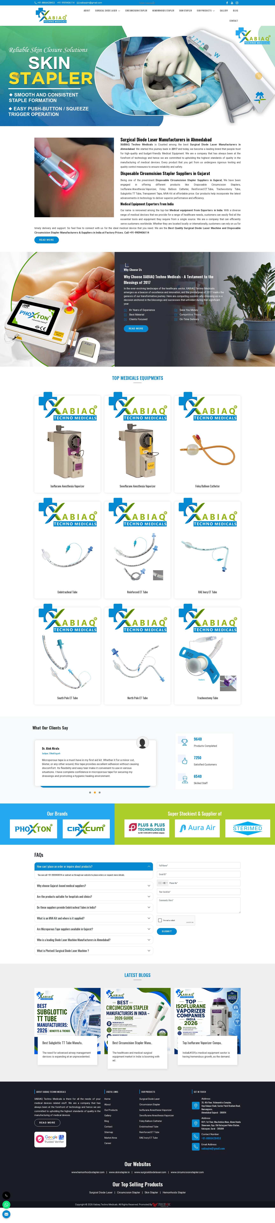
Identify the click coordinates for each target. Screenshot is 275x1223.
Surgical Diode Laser (106, 10)
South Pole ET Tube (67, 702)
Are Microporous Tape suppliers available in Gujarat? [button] (65, 933)
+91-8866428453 (46, 2)
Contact (233, 20)
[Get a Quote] (6, 1214)
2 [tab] (95, 796)
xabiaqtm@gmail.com (90, 2)
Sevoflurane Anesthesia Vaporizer (137, 490)
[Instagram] (237, 3)
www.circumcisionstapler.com (187, 1176)
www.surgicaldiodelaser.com (150, 1176)
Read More (46, 244)
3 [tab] (100, 796)
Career (107, 1147)
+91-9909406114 (65, 2)
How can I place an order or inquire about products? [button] (64, 870)
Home (107, 1103)
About (87, 10)
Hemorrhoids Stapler (163, 10)
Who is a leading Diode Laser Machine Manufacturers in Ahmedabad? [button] (73, 944)
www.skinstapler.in (119, 1176)
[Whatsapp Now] (6, 1205)
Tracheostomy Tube (207, 702)
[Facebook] (227, 3)
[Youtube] (232, 3)
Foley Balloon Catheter (207, 490)
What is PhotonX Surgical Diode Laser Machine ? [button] (63, 955)
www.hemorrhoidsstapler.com (87, 1176)
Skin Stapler (185, 10)
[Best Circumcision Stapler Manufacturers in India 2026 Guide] (137, 1025)
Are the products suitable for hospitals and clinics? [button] (64, 900)
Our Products (204, 10)
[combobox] (162, 887)
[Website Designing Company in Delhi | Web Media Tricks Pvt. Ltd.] (176, 1208)
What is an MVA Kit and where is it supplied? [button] (61, 922)
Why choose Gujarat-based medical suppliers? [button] (61, 890)
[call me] (6, 1195)
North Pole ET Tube (137, 702)
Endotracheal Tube (67, 596)
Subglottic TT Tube (130, 197)
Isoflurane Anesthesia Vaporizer (138, 193)
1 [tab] (90, 796)
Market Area (110, 1141)
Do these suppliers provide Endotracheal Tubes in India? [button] (66, 911)
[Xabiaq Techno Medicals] (51, 15)
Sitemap (108, 1136)
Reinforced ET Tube (202, 193)
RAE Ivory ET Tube (207, 596)
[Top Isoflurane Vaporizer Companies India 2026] (207, 1025)
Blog (235, 10)
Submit (167, 935)
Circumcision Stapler (136, 10)
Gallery (224, 10)
